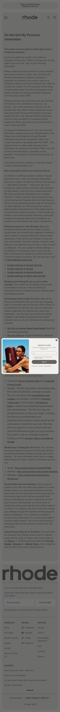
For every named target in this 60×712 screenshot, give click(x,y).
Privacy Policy (48, 366)
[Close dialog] (56, 340)
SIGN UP (44, 361)
